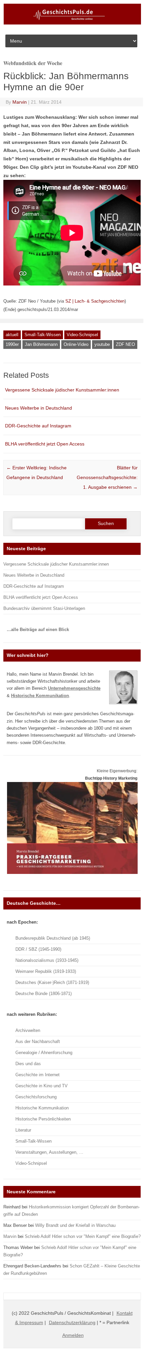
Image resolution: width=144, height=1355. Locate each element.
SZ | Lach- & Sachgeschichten (95, 301)
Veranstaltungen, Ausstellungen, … (49, 1152)
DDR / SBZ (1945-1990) (38, 949)
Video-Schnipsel (82, 334)
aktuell (12, 334)
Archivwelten (27, 1030)
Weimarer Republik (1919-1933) (45, 971)
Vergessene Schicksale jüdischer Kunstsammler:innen (62, 390)
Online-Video (76, 344)
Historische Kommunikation (42, 1107)
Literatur (23, 1130)
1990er (12, 344)
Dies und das (28, 1063)
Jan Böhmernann (41, 344)
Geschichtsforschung (36, 1096)
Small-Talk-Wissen (42, 334)
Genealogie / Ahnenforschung (43, 1052)
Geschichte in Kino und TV (41, 1085)
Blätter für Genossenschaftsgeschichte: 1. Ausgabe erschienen (107, 477)
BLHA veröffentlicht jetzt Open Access (44, 444)
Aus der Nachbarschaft (37, 1041)
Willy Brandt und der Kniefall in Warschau (75, 1225)
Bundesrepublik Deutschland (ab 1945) (52, 938)
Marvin (19, 102)
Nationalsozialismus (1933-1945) (46, 960)
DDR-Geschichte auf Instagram (38, 425)
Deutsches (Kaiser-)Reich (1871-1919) (52, 982)
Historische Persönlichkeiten (43, 1119)
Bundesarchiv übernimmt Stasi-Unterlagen (44, 608)
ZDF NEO (125, 344)
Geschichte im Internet (37, 1074)
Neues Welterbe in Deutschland (38, 408)
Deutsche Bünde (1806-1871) (43, 993)
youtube (102, 344)
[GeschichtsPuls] (72, 23)
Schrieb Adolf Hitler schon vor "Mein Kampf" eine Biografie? (83, 1236)
